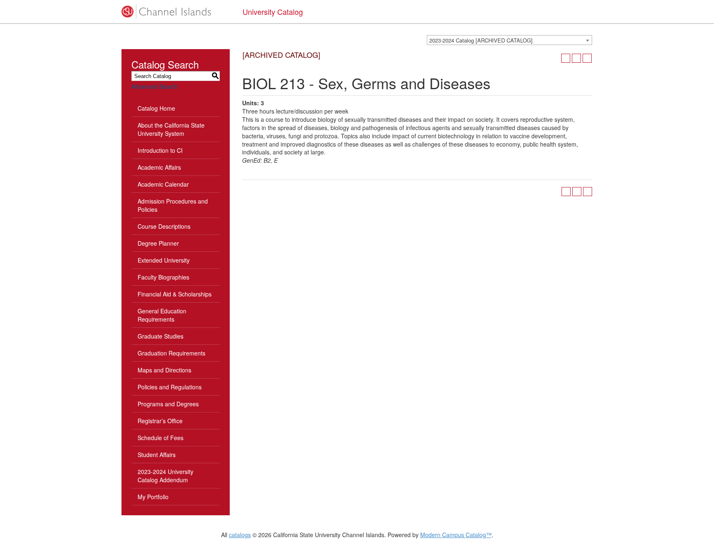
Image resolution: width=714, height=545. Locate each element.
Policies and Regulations (170, 387)
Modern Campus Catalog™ (456, 535)
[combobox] (509, 40)
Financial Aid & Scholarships (175, 294)
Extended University (164, 260)
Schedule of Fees (160, 438)
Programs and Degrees (168, 404)
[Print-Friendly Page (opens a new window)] (576, 58)
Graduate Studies (160, 336)
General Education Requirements (162, 315)
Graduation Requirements (171, 353)
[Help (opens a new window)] (587, 58)
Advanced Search (154, 86)
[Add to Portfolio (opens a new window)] (565, 58)
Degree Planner (158, 243)
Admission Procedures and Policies (173, 205)
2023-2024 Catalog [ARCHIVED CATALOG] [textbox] (481, 40)
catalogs (240, 535)
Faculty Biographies (163, 277)
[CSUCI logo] (175, 11)
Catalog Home (156, 108)
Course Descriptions (164, 226)
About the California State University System (171, 129)
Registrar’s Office (160, 421)
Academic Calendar (163, 184)
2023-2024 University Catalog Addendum (165, 475)
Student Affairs (157, 454)
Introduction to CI (160, 150)
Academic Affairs (159, 167)
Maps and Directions (164, 370)
